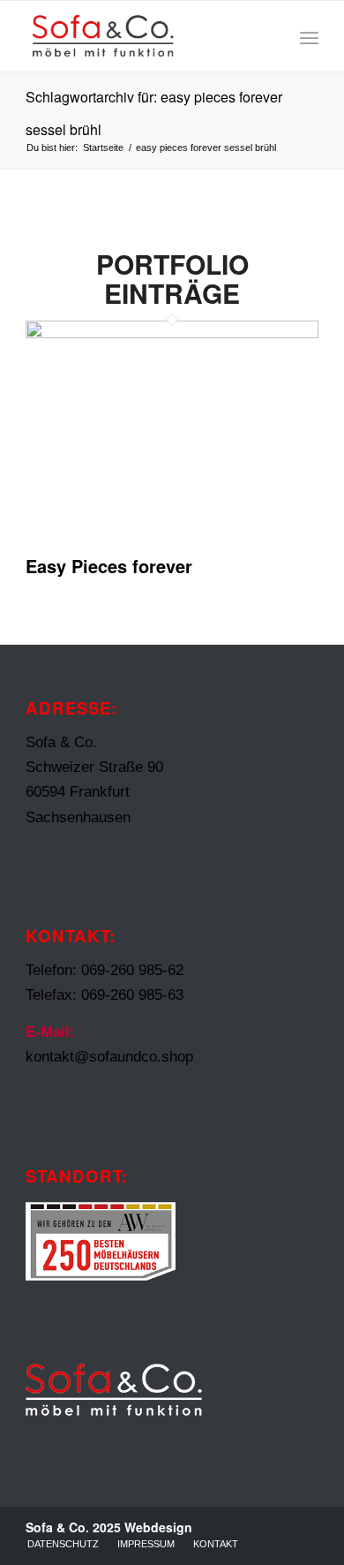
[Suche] (270, 36)
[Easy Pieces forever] (172, 333)
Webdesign (158, 1527)
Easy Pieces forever (109, 565)
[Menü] (309, 36)
